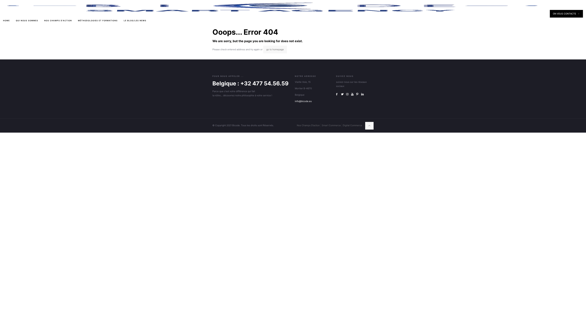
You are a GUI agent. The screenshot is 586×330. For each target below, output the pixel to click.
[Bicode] (272, 7)
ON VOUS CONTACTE (564, 13)
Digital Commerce (352, 125)
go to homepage (275, 49)
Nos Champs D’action (308, 125)
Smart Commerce (331, 125)
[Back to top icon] (369, 126)
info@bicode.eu (303, 101)
